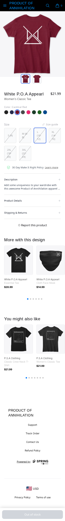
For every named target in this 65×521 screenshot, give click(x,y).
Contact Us (32, 441)
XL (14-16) (54, 135)
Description (11, 179)
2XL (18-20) (9, 153)
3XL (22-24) (24, 153)
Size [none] (6, 124)
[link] (18, 260)
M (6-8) (25, 135)
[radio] (10, 135)
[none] (50, 124)
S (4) (10, 135)
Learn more (51, 167)
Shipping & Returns (15, 212)
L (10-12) (39, 135)
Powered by (24, 461)
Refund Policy (32, 450)
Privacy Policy (23, 497)
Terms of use (43, 497)
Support (32, 424)
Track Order (32, 433)
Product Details (13, 200)
